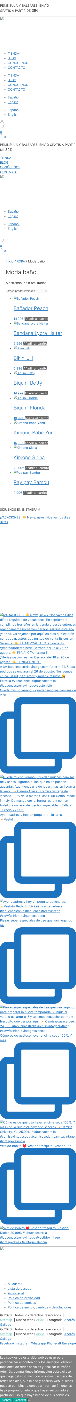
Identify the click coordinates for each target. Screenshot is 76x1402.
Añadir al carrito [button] (36, 319)
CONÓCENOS (18, 63)
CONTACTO (16, 67)
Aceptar (6, 1399)
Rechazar (20, 1399)
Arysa (40, 1320)
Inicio (10, 261)
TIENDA (13, 53)
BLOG (12, 58)
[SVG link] (38, 122)
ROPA (21, 261)
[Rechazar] (29, 1400)
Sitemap (6, 1320)
